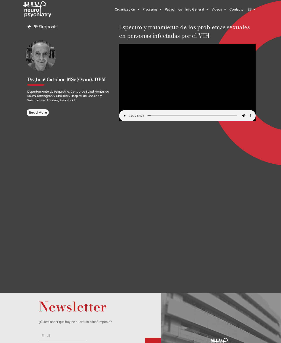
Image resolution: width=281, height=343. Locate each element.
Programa (150, 9)
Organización (125, 9)
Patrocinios (173, 9)
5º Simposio (45, 27)
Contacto (236, 9)
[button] (37, 112)
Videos (216, 9)
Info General (194, 9)
